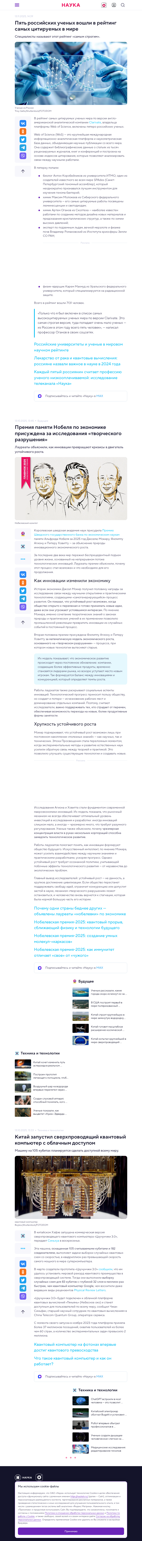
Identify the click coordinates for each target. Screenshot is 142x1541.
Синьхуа (53, 1240)
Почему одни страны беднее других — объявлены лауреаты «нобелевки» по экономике (80, 911)
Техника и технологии (51, 1130)
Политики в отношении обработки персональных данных (74, 1512)
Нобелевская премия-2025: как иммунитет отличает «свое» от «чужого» (74, 952)
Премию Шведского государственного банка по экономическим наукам (76, 532)
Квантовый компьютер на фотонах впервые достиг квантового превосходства (75, 1347)
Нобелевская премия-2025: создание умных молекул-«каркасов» (75, 938)
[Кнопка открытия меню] (17, 5)
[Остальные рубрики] (23, 559)
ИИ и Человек (46, 1467)
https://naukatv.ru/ (79, 1496)
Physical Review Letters (90, 1290)
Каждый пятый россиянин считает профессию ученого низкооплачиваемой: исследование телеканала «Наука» (78, 377)
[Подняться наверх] (23, 171)
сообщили (105, 1269)
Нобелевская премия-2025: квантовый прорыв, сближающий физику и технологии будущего (78, 925)
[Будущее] (23, 533)
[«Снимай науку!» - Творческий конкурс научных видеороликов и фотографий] (103, 5)
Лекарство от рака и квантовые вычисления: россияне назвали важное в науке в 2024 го (77, 361)
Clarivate (95, 122)
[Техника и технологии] (23, 546)
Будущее (43, 421)
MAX (99, 396)
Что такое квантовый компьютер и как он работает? (72, 1361)
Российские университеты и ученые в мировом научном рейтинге (78, 347)
